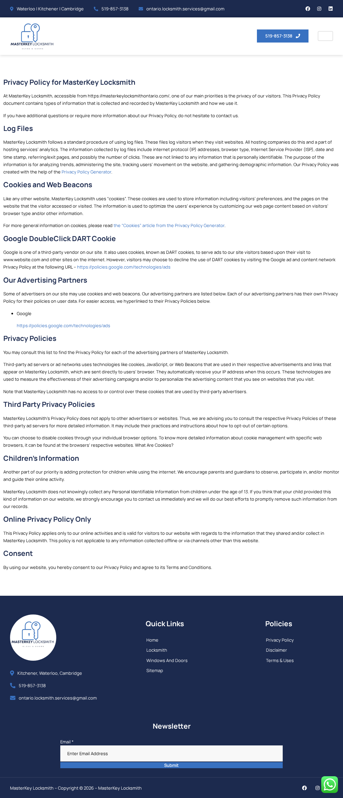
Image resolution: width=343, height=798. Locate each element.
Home (152, 640)
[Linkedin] (330, 8)
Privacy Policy (280, 640)
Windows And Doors (167, 660)
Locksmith (156, 650)
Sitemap (154, 670)
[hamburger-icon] (325, 36)
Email (67, 742)
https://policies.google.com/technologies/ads (123, 267)
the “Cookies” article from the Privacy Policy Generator (169, 225)
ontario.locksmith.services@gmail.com (185, 9)
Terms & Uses (280, 660)
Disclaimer (276, 650)
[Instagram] (319, 8)
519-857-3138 (115, 9)
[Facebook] (307, 8)
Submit (171, 765)
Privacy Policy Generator (86, 172)
